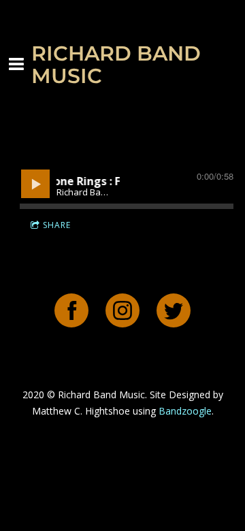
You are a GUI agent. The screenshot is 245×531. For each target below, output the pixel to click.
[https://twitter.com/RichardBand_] (174, 312)
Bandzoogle (185, 410)
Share (57, 225)
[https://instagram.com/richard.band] (122, 312)
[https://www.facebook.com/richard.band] (71, 312)
